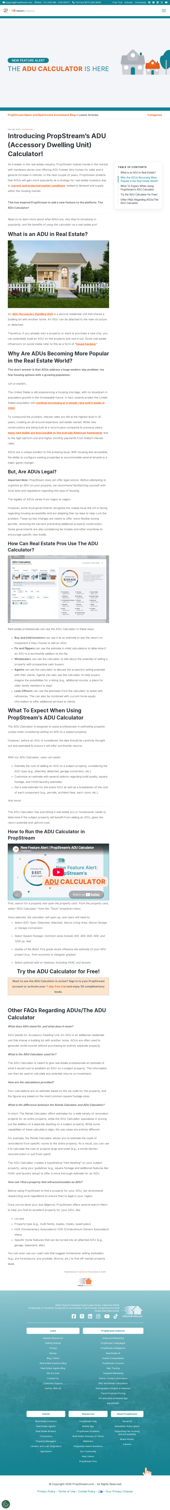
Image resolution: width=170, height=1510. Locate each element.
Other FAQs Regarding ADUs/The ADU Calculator (139, 201)
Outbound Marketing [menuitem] (113, 1338)
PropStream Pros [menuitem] (88, 1461)
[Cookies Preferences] (6, 1504)
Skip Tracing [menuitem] (113, 1368)
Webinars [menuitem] (88, 1441)
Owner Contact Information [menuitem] (113, 1378)
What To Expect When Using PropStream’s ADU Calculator (137, 187)
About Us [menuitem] (127, 1421)
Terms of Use (66, 1491)
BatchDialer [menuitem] (113, 1403)
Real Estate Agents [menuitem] (46, 1426)
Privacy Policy (46, 1491)
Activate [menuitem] (129, 2)
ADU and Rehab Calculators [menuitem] (113, 1383)
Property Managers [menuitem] (46, 1441)
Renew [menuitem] (53, 1353)
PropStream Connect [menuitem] (113, 1363)
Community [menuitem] (140, 2)
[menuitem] (148, 2)
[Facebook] (74, 1316)
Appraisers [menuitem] (46, 1451)
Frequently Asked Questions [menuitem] (88, 1446)
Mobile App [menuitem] (88, 1426)
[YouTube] (107, 1316)
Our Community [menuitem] (88, 1451)
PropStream (28, 129)
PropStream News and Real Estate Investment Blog (42, 115)
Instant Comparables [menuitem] (113, 1358)
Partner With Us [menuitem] (53, 1388)
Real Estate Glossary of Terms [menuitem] (88, 1436)
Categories (154, 115)
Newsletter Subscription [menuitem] (127, 1426)
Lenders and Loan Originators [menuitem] (45, 1446)
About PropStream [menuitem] (127, 1414)
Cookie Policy (86, 1491)
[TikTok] (115, 1316)
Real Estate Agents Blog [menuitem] (53, 1368)
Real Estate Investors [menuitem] (46, 1421)
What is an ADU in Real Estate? (138, 172)
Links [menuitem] (53, 1330)
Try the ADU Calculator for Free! (139, 194)
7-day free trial (56, 986)
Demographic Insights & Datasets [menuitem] (113, 1388)
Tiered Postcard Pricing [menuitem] (113, 1393)
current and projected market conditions (38, 185)
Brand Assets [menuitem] (127, 1439)
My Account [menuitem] (53, 1373)
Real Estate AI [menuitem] (113, 1353)
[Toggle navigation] (163, 10)
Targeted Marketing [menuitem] (113, 1373)
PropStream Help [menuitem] (88, 1421)
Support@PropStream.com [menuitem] (18, 2)
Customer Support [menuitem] (52, 1383)
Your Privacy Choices (119, 1491)
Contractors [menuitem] (46, 1436)
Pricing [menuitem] (53, 1348)
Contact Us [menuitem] (53, 1378)
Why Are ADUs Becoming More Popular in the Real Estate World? (139, 179)
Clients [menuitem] (46, 1414)
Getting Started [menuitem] (53, 1343)
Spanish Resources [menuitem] (53, 1338)
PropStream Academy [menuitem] (88, 1431)
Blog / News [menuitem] (53, 1358)
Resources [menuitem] (88, 1414)
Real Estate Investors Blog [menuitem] (53, 1363)
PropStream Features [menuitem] (113, 1330)
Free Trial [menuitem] (117, 2)
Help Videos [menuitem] (88, 1456)
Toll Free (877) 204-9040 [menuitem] (87, 2)
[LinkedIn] (90, 1316)
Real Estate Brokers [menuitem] (46, 1431)
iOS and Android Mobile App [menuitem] (113, 1398)
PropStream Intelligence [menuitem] (113, 1348)
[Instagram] (98, 1316)
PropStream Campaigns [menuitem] (113, 1343)
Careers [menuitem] (127, 1444)
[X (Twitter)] (82, 1316)
